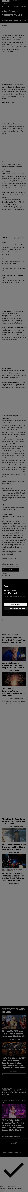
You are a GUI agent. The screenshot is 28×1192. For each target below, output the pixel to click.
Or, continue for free (16, 613)
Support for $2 (15, 604)
